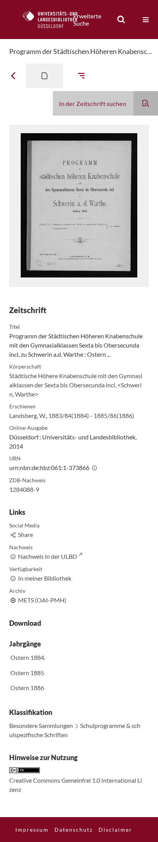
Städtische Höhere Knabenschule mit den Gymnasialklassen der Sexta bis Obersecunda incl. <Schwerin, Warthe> (75, 385)
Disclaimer (115, 829)
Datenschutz (73, 829)
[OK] (121, 19)
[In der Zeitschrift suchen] (145, 103)
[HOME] (54, 19)
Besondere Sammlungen (41, 725)
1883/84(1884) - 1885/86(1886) (91, 415)
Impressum (32, 829)
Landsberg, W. (27, 415)
